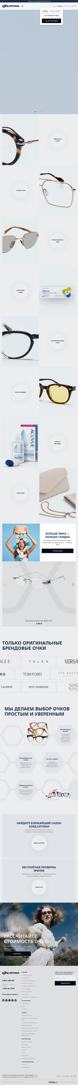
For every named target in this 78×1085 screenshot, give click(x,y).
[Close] (73, 527)
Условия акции (58, 551)
